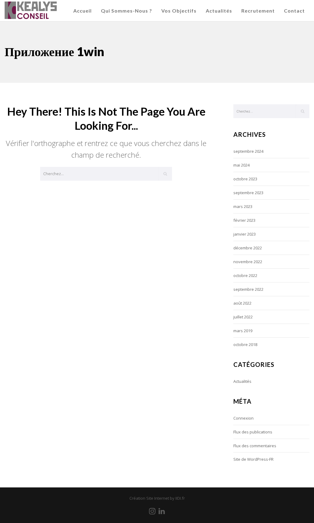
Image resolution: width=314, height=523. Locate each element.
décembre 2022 (247, 248)
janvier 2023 (244, 234)
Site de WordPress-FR (253, 459)
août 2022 (242, 303)
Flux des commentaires (254, 445)
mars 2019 (242, 330)
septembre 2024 (248, 151)
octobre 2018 (245, 344)
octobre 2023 (245, 179)
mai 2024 (241, 165)
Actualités (242, 381)
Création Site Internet (149, 498)
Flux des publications (252, 432)
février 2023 (244, 220)
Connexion (243, 418)
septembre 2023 (248, 192)
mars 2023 (242, 206)
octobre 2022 (245, 275)
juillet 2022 (243, 317)
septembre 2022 (248, 289)
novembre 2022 (247, 261)
